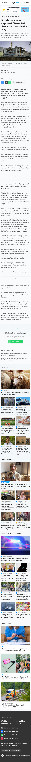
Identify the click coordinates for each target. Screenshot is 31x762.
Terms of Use (13, 743)
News (3, 16)
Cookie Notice (13, 745)
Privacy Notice (22, 743)
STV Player (5, 721)
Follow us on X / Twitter (11, 728)
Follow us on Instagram (11, 738)
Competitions (20, 721)
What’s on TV (6, 724)
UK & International (13, 16)
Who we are (4, 743)
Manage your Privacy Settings (11, 750)
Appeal (18, 724)
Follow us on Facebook (11, 731)
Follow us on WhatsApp (11, 735)
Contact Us (4, 745)
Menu (6, 2)
